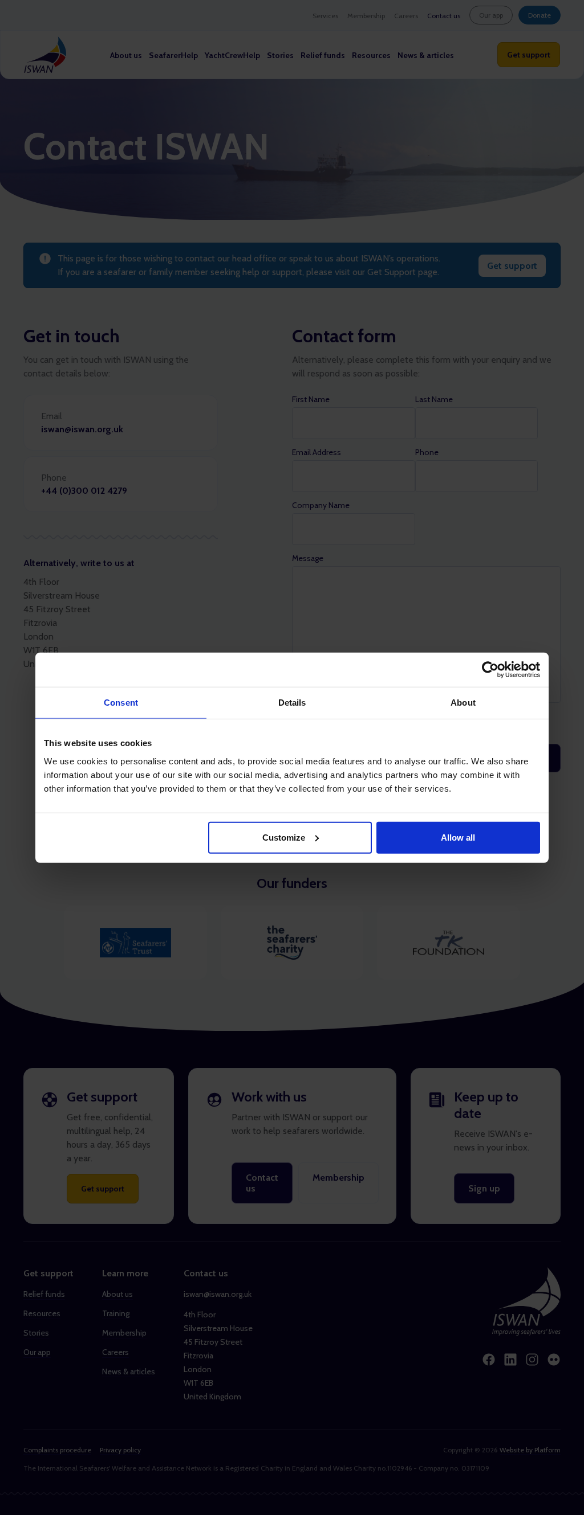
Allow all (458, 837)
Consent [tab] (121, 702)
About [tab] (463, 702)
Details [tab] (292, 702)
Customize (283, 837)
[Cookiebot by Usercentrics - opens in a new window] (490, 669)
